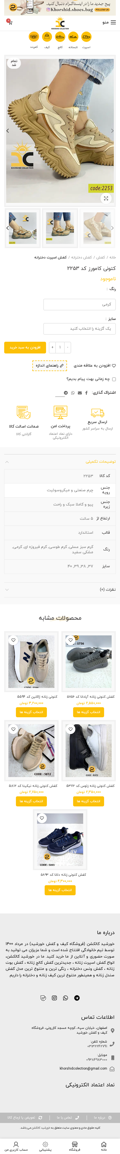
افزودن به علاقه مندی (92, 366)
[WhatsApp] (72, 392)
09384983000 (96, 1060)
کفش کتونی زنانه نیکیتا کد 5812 (33, 786)
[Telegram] (65, 392)
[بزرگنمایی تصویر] (106, 198)
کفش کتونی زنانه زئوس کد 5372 (90, 786)
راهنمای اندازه (47, 366)
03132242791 (97, 1046)
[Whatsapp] (65, 998)
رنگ (112, 289)
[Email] (79, 392)
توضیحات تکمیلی (101, 461)
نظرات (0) (108, 589)
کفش (100, 257)
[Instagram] (54, 998)
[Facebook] (86, 392)
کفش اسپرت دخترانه (50, 257)
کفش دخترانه (81, 257)
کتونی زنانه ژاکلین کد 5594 (37, 697)
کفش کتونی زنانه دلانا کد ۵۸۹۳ (63, 875)
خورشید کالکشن (40, 1128)
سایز (111, 319)
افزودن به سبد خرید (25, 347)
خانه (112, 257)
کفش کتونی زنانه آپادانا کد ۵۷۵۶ (90, 697)
